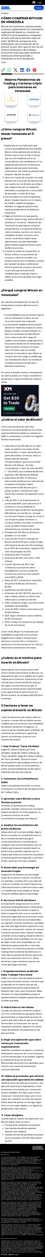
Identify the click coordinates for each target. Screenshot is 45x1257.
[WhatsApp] (9, 70)
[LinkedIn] (22, 70)
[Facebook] (28, 70)
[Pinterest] (34, 70)
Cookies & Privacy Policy (10, 1152)
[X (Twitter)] (16, 70)
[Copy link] (3, 70)
